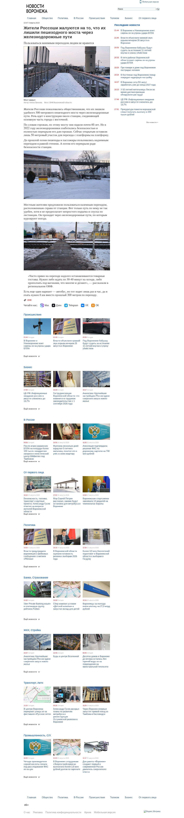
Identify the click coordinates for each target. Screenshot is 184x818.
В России (79, 18)
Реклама (38, 812)
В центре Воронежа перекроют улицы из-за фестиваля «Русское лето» (37, 711)
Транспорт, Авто (33, 682)
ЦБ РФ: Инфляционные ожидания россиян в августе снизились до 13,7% (35, 397)
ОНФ (29, 300)
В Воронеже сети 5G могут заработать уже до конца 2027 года (138, 83)
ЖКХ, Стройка (32, 630)
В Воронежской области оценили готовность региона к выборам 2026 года (65, 555)
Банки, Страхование (36, 577)
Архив (87, 812)
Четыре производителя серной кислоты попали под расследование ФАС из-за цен (36, 765)
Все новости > (152, 122)
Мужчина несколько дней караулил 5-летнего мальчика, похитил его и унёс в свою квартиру (65, 450)
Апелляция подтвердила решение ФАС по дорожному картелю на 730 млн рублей (96, 450)
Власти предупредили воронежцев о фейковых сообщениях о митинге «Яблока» (36, 555)
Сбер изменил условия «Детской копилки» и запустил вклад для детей (66, 606)
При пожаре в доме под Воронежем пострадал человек (138, 68)
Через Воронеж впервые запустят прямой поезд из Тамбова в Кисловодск (95, 711)
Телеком (114, 18)
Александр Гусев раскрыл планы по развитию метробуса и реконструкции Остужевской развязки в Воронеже (66, 715)
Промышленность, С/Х (37, 735)
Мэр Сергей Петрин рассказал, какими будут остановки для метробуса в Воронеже (66, 502)
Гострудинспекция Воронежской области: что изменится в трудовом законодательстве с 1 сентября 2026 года (66, 398)
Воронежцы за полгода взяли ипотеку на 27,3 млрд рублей (96, 606)
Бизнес (129, 18)
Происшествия (97, 18)
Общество (47, 18)
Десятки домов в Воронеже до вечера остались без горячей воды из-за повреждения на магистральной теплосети (96, 661)
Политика (63, 18)
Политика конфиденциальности (63, 812)
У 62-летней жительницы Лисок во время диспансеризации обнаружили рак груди (138, 92)
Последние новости (127, 25)
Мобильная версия (150, 2)
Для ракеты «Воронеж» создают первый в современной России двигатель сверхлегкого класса (94, 766)
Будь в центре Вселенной (66, 656)
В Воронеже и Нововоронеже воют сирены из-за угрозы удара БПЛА (37, 344)
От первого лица (147, 18)
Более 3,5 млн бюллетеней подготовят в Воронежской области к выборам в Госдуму (96, 555)
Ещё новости (30, 356)
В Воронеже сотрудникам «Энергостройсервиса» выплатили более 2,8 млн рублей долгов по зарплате (66, 765)
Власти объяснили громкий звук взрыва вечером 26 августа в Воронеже (66, 343)
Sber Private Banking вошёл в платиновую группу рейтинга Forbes (37, 606)
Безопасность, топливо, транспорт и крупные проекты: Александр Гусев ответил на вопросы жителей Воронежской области (37, 505)
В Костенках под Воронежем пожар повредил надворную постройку (138, 76)
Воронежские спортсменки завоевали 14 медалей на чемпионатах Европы (96, 501)
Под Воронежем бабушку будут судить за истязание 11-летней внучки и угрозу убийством (96, 344)
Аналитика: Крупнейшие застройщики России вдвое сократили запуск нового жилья (96, 397)
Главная (31, 18)
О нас (27, 812)
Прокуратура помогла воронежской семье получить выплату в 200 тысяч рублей (138, 112)
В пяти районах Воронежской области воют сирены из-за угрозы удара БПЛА (138, 60)
